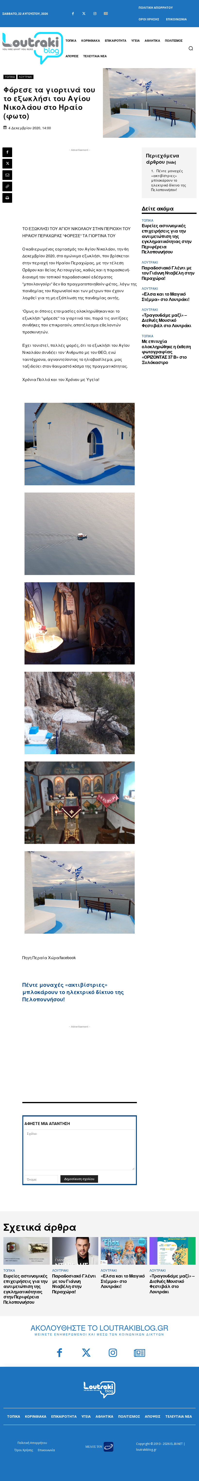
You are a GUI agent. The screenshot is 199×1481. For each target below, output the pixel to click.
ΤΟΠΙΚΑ (10, 77)
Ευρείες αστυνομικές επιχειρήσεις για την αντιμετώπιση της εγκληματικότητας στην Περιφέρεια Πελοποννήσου (166, 238)
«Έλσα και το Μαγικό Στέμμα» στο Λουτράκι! (165, 296)
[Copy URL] (7, 186)
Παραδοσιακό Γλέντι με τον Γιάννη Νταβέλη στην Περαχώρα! (168, 273)
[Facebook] (73, 13)
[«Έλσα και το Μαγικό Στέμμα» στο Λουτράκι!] (124, 1251)
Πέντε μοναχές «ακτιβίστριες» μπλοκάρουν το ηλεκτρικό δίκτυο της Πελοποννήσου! (73, 992)
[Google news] (105, 13)
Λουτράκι (25, 77)
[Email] (7, 175)
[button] (191, 48)
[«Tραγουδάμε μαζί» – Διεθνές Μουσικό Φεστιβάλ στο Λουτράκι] (172, 1251)
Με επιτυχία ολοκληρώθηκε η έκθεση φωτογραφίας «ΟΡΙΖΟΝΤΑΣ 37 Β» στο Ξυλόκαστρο (166, 351)
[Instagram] (95, 13)
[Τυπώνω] (7, 198)
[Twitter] (84, 13)
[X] (7, 164)
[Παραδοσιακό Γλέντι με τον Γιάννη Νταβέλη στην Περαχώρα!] (75, 1251)
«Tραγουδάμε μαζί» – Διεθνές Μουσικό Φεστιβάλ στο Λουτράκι (166, 320)
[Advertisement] (79, 186)
